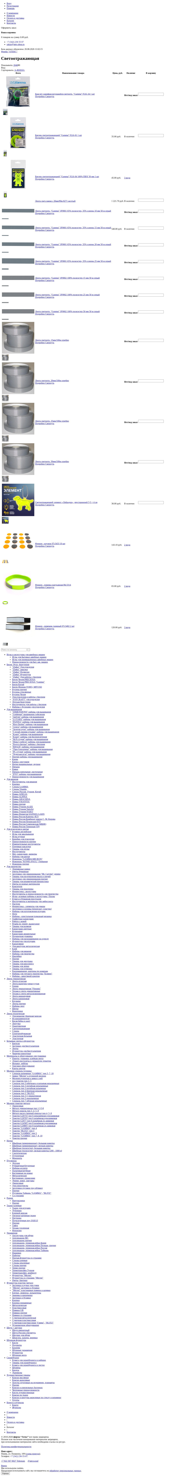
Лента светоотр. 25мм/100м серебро (52, 421)
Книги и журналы (15, 1402)
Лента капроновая (20, 998)
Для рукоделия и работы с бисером (28, 697)
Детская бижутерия (21, 702)
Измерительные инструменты (26, 844)
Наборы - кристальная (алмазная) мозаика (32, 916)
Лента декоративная (16, 978)
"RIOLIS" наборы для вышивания (28, 747)
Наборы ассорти (20, 1168)
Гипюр (15, 986)
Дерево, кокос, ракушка (23, 1180)
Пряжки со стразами (21, 1315)
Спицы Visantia (19, 789)
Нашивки (16, 1253)
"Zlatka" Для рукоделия (23, 667)
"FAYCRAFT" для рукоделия (26, 699)
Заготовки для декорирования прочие (30, 879)
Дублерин (17, 1210)
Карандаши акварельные (24, 934)
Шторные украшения (22, 1350)
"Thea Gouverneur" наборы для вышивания (32, 749)
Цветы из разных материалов (26, 884)
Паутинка (16, 1218)
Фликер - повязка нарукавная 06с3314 (53, 585)
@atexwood (33, 1461)
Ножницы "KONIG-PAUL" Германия (30, 861)
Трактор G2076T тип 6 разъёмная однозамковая (34, 1118)
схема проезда (32, 1454)
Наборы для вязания (21, 951)
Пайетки (16, 1255)
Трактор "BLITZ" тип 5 (23, 1131)
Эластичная (17, 1038)
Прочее (15, 959)
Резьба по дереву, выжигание (26, 924)
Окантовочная (19, 1026)
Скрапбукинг (13, 1357)
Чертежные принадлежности (25, 1390)
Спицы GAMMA (20, 787)
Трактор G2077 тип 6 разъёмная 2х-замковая (33, 1121)
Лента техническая (15, 1013)
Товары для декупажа (22, 961)
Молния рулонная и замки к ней (27, 1078)
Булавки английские (21, 831)
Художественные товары (18, 1375)
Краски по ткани (20, 1395)
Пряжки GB (18, 1310)
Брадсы (15, 1370)
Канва (15, 759)
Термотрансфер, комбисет (24, 1273)
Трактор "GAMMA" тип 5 (24, 1133)
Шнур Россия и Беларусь (24, 1333)
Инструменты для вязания (24, 782)
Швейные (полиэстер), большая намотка (31, 1148)
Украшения (12, 1233)
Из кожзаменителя (20, 1018)
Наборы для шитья (21, 856)
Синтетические (19, 1153)
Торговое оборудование (23, 1066)
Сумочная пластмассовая (24, 1320)
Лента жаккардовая (21, 996)
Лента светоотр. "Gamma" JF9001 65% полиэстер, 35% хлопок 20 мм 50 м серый (73, 244)
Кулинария (17, 931)
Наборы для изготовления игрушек (28, 911)
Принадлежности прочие (24, 841)
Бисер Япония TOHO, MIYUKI (27, 687)
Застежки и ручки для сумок (25, 1285)
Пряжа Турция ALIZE (22, 806)
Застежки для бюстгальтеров (25, 1046)
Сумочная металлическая (24, 1318)
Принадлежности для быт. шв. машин (30, 662)
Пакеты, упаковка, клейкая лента (27, 1058)
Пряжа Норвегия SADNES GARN (28, 814)
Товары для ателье (20, 849)
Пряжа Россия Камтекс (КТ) (25, 816)
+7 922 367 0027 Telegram (13, 1461)
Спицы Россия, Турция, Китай (26, 791)
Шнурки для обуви (21, 1335)
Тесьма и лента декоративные (26, 991)
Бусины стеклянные (21, 692)
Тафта (15, 1225)
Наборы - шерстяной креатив (26, 976)
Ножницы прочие (20, 864)
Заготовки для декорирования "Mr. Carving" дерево (36, 874)
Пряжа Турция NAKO (22, 811)
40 (17, 65)
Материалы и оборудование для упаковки (26, 1056)
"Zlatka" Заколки (20, 669)
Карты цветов (18, 1068)
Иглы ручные (18, 836)
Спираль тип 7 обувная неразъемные (29, 1101)
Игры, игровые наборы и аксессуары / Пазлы (33, 896)
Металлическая (19, 1305)
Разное (10, 1198)
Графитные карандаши (23, 919)
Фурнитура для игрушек (23, 941)
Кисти (15, 1343)
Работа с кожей (19, 921)
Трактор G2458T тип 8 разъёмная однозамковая (34, 1123)
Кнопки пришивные (22, 1303)
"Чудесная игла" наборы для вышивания (31, 754)
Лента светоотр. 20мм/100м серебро (52, 380)
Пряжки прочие (19, 1313)
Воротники (17, 1011)
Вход (9, 3)
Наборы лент (18, 1006)
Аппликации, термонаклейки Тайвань (30, 1250)
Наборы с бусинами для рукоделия (28, 707)
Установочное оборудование (25, 1325)
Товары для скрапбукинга (24, 1362)
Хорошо (5, 1473)
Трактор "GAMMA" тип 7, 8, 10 (27, 1136)
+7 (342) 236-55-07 (19, 1456)
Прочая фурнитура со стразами (26, 1258)
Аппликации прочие (22, 1240)
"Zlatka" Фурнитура (21, 674)
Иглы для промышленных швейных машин (32, 659)
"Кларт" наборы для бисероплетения (29, 737)
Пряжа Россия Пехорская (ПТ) (26, 821)
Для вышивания (14, 709)
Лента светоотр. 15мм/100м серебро (52, 340)
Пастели (16, 904)
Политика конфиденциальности (16, 1446)
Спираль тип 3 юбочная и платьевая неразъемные (35, 1083)
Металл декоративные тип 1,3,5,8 (28, 1108)
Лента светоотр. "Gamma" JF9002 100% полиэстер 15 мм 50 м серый (67, 278)
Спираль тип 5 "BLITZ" (23, 1093)
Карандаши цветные (22, 929)
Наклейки (17, 956)
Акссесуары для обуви (22, 1235)
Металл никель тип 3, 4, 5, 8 (25, 1111)
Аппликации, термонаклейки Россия (29, 1248)
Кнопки (16, 1300)
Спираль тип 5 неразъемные (25, 1098)
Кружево (16, 1001)
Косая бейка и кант (21, 1021)
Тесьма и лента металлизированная (28, 993)
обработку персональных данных (65, 1470)
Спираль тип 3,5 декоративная (26, 1096)
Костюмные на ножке (22, 1173)
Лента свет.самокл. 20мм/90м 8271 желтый (55, 201)
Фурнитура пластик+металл (20, 1283)
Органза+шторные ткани (24, 1215)
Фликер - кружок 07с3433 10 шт (50, 543)
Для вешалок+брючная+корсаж (26, 1016)
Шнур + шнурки (14, 1328)
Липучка (16, 1023)
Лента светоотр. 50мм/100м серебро (52, 461)
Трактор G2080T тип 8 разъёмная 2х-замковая (33, 1126)
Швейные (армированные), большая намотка (33, 1143)
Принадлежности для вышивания (28, 777)
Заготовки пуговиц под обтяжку (27, 1188)
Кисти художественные (23, 1392)
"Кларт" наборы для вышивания (27, 734)
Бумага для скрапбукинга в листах (28, 1365)
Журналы (16, 1407)
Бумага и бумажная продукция (26, 899)
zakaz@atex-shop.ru (15, 44)
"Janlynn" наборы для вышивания (28, 717)
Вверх (4, 1466)
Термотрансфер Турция (23, 1270)
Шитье (15, 1008)
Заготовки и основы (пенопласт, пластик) (32, 909)
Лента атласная (19, 981)
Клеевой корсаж (19, 1213)
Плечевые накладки (21, 846)
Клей (14, 949)
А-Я (16, 70)
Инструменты (18, 851)
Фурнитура (17, 1352)
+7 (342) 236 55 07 (15, 42)
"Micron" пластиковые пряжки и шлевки (31, 1290)
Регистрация (13, 6)
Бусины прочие (19, 689)
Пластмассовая (19, 1308)
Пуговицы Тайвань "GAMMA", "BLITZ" (31, 1193)
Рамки (15, 769)
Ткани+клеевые (14, 1205)
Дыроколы (17, 1372)
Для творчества (14, 866)
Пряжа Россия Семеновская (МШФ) (29, 824)
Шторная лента (19, 1355)
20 (14, 65)
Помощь (11, 8)
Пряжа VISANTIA (21, 801)
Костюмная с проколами (23, 1178)
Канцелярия (18, 944)
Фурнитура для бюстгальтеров (26, 1051)
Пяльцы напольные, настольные (27, 772)
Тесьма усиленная (20, 1228)
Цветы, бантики (19, 1280)
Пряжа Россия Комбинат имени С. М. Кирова (33, 819)
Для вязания (12, 779)
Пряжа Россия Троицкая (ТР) (26, 826)
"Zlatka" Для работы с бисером (26, 677)
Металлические (19, 1175)
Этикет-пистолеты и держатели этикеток (31, 1061)
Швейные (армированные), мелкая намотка (32, 1146)
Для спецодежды (20, 1185)
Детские (16, 1163)
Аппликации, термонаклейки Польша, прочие (34, 1245)
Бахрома (16, 1347)
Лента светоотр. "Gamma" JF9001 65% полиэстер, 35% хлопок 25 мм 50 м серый (73, 261)
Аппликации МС (20, 1238)
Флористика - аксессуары (24, 891)
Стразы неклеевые (21, 1263)
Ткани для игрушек (21, 1208)
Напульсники (18, 1200)
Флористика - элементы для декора (28, 906)
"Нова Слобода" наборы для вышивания (31, 742)
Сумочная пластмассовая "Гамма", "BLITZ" (33, 1323)
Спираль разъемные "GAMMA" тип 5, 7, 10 (33, 1073)
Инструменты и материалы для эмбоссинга (32, 901)
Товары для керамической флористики (30, 881)
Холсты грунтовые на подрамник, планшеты (33, 1382)
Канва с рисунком (20, 762)
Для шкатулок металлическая (26, 946)
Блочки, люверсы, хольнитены (26, 1293)
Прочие (15, 1190)
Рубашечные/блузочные (23, 1165)
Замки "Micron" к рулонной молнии (29, 1076)
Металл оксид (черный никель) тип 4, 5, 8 (32, 1113)
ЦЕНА (21, 70)
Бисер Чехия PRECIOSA (23, 679)
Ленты (15, 1048)
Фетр (14, 914)
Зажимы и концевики (22, 1295)
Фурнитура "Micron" (22, 1275)
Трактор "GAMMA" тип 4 (24, 1128)
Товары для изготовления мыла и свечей (31, 876)
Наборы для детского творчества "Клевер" (32, 974)
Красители (17, 886)
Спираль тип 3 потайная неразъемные (30, 1086)
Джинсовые (17, 1106)
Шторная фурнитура (16, 1340)
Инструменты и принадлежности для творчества (35, 894)
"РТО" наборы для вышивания (26, 774)
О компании (12, 13)
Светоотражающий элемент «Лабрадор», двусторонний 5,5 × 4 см (66, 502)
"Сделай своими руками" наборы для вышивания (35, 732)
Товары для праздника (22, 889)
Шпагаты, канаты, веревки (25, 1338)
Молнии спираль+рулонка (19, 1071)
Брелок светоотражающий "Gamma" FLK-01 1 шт (58, 135)
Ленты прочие (19, 1003)
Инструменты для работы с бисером (29, 704)
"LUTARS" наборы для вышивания (29, 719)
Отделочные (18, 1156)
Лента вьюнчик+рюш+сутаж (25, 983)
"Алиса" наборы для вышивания (27, 727)
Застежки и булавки (21, 1298)
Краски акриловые (21, 1380)
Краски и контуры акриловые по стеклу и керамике (36, 1397)
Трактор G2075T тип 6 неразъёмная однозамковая (35, 1116)
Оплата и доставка (15, 18)
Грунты (15, 1400)
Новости (11, 15)
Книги (15, 1405)
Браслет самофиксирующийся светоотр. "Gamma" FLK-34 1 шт (65, 94)
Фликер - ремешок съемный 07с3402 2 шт (54, 626)
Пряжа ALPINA (19, 796)
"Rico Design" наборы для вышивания (30, 724)
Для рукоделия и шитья (18, 829)
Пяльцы (16, 767)
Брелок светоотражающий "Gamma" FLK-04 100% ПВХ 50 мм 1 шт (67, 176)
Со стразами (18, 1195)
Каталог (10, 20)
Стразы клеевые (19, 1260)
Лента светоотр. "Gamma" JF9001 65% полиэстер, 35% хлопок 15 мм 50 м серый (73, 227)
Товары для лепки (20, 966)
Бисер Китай (18, 684)
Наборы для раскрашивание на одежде (30, 939)
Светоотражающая (21, 1028)
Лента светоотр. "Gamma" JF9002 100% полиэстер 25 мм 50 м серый (67, 295)
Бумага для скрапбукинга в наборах (29, 1360)
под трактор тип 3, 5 (21, 1081)
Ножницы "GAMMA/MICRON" (27, 859)
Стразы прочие (19, 1265)
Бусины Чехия (19, 694)
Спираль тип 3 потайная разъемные (29, 1088)
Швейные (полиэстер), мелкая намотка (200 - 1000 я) (37, 1151)
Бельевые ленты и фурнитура (20, 1041)
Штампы (16, 1367)
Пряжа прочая (18, 804)
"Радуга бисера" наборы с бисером (28, 744)
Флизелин (17, 1230)
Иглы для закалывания (23, 834)
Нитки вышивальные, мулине (26, 764)
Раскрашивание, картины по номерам (30, 971)
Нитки (10, 1141)
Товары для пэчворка (22, 969)
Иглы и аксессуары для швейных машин (26, 654)
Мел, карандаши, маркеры (24, 854)
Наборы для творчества (23, 954)
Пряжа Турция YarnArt (22, 809)
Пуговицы (12, 1160)
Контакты (11, 23)
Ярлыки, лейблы (20, 1063)
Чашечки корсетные (21, 1053)
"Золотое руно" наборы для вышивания (31, 729)
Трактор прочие (19, 1138)
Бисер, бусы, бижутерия (18, 664)
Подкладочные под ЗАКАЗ (25, 1220)
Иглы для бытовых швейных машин (29, 657)
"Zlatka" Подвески (20, 672)
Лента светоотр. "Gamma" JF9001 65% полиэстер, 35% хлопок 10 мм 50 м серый (73, 211)
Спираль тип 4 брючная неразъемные (29, 1091)
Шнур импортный (20, 1330)
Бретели (16, 1043)
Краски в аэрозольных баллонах (27, 1387)
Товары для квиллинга (23, 964)
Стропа (15, 1031)
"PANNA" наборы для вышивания (28, 722)
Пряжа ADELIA (19, 794)
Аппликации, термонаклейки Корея (29, 1243)
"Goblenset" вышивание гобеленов (28, 714)
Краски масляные (20, 1377)
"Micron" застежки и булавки (25, 1288)
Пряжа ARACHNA (21, 799)
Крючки (16, 784)
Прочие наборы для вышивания (27, 757)
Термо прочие (18, 1268)
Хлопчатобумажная (21, 1033)
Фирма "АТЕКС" (9, 51)
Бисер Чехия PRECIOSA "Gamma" (28, 682)
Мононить (17, 1158)
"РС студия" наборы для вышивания (29, 752)
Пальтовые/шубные (21, 1170)
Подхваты (17, 1345)
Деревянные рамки (21, 869)
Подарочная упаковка (22, 936)
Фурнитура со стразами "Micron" (27, 1278)
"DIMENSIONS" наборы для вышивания (31, 712)
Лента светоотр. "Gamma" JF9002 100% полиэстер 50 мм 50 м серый (67, 311)
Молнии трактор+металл (18, 1103)
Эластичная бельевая (22, 1036)
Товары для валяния (21, 926)
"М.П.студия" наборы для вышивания (30, 739)
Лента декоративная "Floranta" (26, 988)
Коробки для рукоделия (23, 839)
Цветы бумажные (20, 871)
